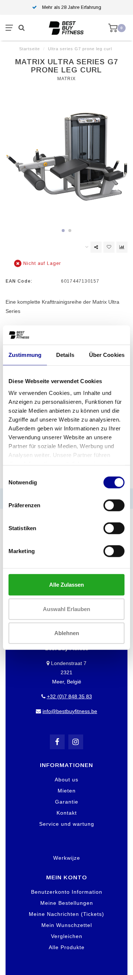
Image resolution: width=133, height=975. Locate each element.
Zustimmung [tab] (24, 355)
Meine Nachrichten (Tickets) (66, 914)
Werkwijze (66, 858)
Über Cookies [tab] (107, 355)
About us (66, 780)
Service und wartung (66, 824)
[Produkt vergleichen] (121, 247)
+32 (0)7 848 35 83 (69, 696)
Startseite (29, 49)
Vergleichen (66, 936)
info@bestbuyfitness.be (69, 711)
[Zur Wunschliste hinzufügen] (109, 247)
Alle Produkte (67, 947)
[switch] (114, 505)
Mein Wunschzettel (66, 925)
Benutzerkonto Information (66, 892)
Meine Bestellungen (66, 903)
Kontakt (67, 813)
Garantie (66, 802)
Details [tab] (65, 355)
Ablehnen (66, 633)
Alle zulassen (66, 585)
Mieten (67, 791)
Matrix (66, 78)
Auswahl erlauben (66, 609)
